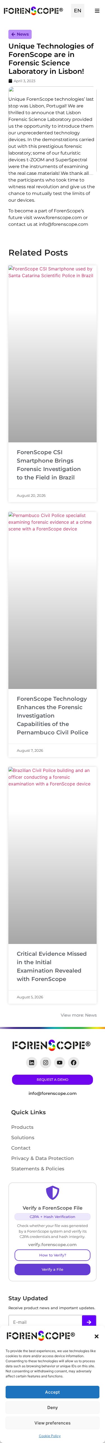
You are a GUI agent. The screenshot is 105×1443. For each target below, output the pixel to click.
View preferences (52, 1423)
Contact (21, 1148)
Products (22, 1127)
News (23, 34)
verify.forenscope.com (52, 1244)
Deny (52, 1407)
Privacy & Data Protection (42, 1158)
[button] (96, 1336)
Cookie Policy (50, 1436)
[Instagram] (45, 1062)
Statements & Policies (37, 1168)
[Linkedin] (31, 1062)
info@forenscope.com (53, 1093)
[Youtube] (59, 1062)
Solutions (22, 1137)
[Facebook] (73, 1062)
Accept (52, 1392)
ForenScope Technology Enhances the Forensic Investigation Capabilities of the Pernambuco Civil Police (52, 715)
